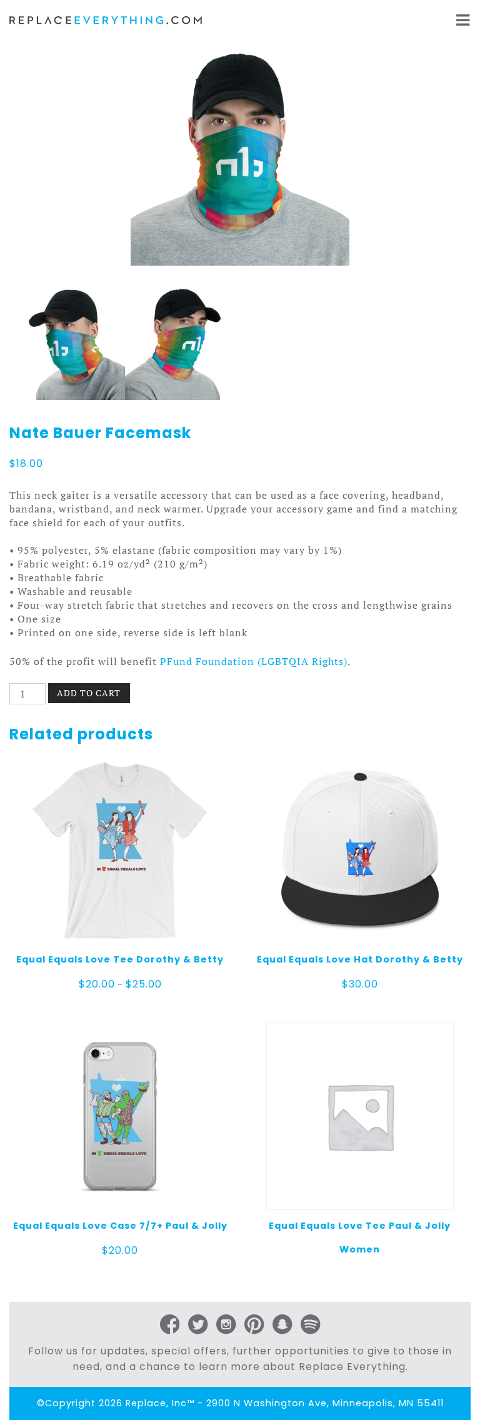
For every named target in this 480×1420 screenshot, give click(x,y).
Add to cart (89, 693)
